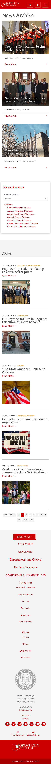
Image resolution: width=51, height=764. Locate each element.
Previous (8, 514)
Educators (25, 608)
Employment (25, 651)
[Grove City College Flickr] (37, 724)
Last (31, 519)
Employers (25, 615)
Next (25, 519)
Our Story (25, 544)
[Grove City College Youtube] (25, 724)
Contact (25, 718)
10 (19, 519)
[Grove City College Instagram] (19, 724)
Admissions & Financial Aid (25, 575)
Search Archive (11, 194)
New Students (25, 621)
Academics (25, 551)
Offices (25, 644)
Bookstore (25, 657)
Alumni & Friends (25, 594)
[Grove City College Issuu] (31, 724)
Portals (25, 637)
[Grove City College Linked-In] (43, 724)
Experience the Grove (25, 559)
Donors (25, 601)
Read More (8, 275)
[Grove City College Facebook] (7, 724)
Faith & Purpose (25, 567)
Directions (25, 715)
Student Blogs (33, 735)
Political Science (26, 416)
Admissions (23, 316)
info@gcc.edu (25, 710)
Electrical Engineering (29, 265)
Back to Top (24, 537)
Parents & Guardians (25, 588)
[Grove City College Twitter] (13, 724)
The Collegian (17, 735)
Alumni (20, 366)
